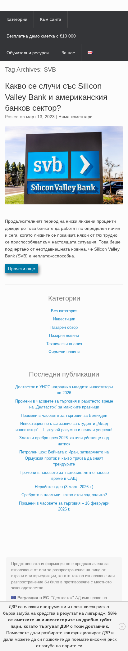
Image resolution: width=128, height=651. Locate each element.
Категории (17, 19)
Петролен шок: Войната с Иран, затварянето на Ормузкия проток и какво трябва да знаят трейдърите (64, 458)
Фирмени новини (64, 352)
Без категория (64, 311)
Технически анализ (64, 343)
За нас (68, 52)
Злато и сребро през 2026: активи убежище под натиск (64, 440)
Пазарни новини (64, 335)
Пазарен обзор (64, 327)
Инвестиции (64, 319)
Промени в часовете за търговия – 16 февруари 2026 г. (64, 506)
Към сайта (50, 19)
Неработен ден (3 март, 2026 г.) (64, 486)
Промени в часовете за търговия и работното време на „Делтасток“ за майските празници (64, 404)
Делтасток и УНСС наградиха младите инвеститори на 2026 (64, 390)
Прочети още (21, 268)
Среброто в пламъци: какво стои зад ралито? (64, 495)
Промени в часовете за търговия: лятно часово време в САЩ (64, 475)
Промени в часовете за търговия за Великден (64, 415)
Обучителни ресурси (28, 52)
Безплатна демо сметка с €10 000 (41, 35)
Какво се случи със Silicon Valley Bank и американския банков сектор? (56, 96)
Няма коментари (75, 116)
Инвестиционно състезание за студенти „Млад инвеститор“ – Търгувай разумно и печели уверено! (64, 426)
